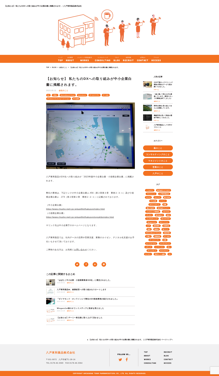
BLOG (54, 67)
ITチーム (156, 89)
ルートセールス (151, 243)
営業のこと (158, 167)
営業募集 (157, 236)
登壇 (164, 240)
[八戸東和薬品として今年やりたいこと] (147, 127)
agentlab (166, 211)
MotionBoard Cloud (68, 95)
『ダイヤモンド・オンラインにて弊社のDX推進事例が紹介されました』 (87, 299)
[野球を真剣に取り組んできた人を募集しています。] (147, 108)
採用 (149, 229)
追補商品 (166, 226)
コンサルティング (152, 218)
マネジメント (151, 194)
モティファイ (164, 222)
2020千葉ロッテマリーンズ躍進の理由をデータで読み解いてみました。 (163, 84)
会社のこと (63, 67)
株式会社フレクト (163, 208)
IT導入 (55, 95)
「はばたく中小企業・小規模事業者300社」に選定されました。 (84, 280)
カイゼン (148, 254)
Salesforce (82, 95)
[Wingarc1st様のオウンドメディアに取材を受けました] (50, 310)
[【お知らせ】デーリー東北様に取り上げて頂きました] (50, 320)
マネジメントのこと (158, 161)
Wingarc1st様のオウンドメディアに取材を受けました (80, 308)
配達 (168, 215)
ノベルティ (149, 190)
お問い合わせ (80, 250)
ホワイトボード (154, 204)
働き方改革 (150, 208)
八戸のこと (158, 173)
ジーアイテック (165, 243)
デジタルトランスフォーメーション (58, 98)
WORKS (147, 359)
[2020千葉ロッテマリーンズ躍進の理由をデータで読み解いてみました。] (147, 85)
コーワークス (159, 247)
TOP (47, 67)
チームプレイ (152, 250)
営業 (164, 204)
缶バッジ (165, 229)
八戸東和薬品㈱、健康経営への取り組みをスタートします (81, 289)
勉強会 (156, 229)
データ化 (105, 95)
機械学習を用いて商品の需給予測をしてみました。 (163, 116)
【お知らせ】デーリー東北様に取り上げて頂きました (80, 317)
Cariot (148, 197)
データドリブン (94, 95)
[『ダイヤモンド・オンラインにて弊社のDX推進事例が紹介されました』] (50, 301)
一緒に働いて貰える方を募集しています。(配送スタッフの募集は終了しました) (163, 96)
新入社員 (167, 197)
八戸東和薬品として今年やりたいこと (163, 126)
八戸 (148, 226)
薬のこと (158, 148)
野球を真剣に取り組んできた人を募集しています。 (163, 107)
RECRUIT (168, 352)
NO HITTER (166, 218)
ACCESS (167, 363)
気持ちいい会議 (160, 254)
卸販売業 (167, 233)
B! (95, 264)
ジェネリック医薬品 (153, 211)
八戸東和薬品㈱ (164, 194)
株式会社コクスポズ (163, 190)
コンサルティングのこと (158, 154)
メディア (148, 247)
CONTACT (168, 359)
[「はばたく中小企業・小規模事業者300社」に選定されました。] (50, 282)
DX (48, 95)
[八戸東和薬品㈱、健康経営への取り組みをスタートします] (50, 292)
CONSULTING (150, 363)
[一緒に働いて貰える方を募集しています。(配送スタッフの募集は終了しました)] (147, 97)
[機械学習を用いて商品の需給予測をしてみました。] (147, 117)
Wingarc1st (152, 222)
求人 (169, 247)
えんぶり (157, 197)
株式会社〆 (159, 215)
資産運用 (156, 226)
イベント (163, 201)
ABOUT (147, 356)
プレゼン (149, 215)
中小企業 (76, 98)
